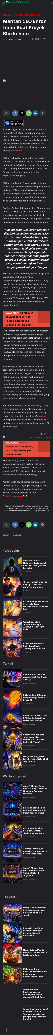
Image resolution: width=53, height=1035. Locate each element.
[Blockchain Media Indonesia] (28, 4)
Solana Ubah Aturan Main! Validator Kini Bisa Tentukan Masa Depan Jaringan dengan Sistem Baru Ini (35, 1014)
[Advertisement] (26, 60)
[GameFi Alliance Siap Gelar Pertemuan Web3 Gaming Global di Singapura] (12, 873)
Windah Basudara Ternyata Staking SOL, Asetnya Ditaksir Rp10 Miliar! (33, 626)
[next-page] (9, 1030)
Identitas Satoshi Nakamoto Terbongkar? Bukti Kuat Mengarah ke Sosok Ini (34, 564)
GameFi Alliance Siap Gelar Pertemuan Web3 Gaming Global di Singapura (34, 872)
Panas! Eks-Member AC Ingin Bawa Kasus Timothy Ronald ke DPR (34, 646)
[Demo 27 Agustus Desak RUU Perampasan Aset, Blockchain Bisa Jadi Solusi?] (12, 912)
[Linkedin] (35, 113)
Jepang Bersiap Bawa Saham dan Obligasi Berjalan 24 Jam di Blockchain (33, 932)
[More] (42, 113)
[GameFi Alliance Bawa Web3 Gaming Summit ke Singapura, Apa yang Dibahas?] (12, 791)
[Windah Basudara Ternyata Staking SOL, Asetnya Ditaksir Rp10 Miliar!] (12, 627)
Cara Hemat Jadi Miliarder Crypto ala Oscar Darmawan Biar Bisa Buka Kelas (35, 605)
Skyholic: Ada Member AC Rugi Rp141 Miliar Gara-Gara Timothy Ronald (35, 585)
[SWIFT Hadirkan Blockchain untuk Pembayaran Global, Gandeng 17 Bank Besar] (12, 994)
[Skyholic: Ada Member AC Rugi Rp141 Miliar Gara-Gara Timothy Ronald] (12, 586)
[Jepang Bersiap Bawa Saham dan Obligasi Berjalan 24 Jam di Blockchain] (12, 933)
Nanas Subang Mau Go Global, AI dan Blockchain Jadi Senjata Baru (35, 952)
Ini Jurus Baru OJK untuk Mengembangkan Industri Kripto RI (35, 697)
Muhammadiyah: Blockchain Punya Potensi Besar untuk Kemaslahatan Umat (35, 973)
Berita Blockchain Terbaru (26, 15)
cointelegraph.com (13, 496)
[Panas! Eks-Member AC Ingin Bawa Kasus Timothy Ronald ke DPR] (12, 647)
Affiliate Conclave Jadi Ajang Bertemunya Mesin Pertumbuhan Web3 (35, 851)
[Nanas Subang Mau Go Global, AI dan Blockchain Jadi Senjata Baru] (12, 953)
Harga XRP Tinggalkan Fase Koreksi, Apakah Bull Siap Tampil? (35, 759)
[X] (22, 113)
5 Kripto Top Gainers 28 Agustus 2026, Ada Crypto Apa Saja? (35, 677)
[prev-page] (5, 1030)
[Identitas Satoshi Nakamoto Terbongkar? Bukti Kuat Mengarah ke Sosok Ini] (12, 565)
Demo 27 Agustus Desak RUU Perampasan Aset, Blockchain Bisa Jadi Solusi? (34, 911)
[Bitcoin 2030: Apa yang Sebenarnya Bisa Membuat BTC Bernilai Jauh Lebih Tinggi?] (12, 740)
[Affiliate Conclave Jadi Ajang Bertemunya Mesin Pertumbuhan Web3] (12, 852)
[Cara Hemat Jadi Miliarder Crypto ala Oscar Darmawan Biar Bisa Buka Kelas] (12, 606)
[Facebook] (15, 113)
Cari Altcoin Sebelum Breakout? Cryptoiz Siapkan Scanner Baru (33, 831)
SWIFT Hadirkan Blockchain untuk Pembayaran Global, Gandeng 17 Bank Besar (34, 993)
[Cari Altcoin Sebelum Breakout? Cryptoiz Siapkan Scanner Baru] (12, 832)
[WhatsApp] (29, 113)
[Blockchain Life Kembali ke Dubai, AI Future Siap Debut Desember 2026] (12, 812)
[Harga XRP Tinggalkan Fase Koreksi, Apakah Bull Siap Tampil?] (12, 760)
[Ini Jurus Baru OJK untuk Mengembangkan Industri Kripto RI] (12, 699)
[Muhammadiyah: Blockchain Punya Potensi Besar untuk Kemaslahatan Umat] (12, 974)
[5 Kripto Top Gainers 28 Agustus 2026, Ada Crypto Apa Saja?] (12, 678)
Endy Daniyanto (12, 39)
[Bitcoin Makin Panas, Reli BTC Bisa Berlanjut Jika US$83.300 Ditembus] (12, 719)
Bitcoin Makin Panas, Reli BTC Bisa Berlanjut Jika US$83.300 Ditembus (35, 718)
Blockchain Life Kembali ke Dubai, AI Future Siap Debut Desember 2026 (34, 810)
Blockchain (17, 535)
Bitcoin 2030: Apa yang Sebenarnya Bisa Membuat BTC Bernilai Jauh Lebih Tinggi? (34, 738)
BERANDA (7, 15)
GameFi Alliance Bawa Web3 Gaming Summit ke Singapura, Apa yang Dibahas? (35, 790)
